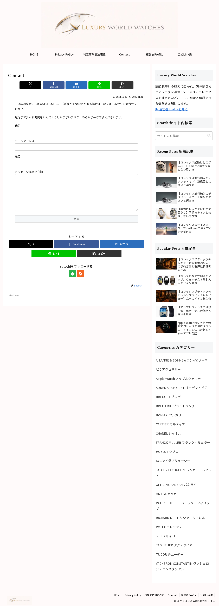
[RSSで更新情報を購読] (80, 273)
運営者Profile (189, 595)
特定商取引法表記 (154, 595)
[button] (122, 85)
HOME (117, 595)
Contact (173, 595)
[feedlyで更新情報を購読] (72, 273)
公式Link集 (206, 595)
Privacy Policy (133, 595)
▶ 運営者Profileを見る (171, 109)
